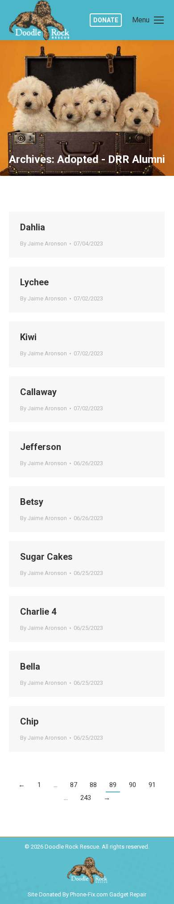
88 (93, 785)
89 (112, 785)
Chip (29, 721)
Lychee (34, 282)
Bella (30, 666)
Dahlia (32, 227)
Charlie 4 (38, 611)
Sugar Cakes (46, 556)
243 (85, 798)
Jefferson (40, 447)
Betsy (31, 501)
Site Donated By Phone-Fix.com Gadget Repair (87, 894)
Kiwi (28, 337)
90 (132, 785)
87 (73, 785)
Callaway (38, 392)
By (43, 243)
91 (152, 785)
